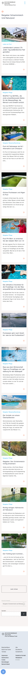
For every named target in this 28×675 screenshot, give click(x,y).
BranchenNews (6, 647)
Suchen (4, 610)
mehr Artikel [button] (14, 589)
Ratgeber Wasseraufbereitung (11, 143)
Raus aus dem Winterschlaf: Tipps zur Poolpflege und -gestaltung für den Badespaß (14, 369)
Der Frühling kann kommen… (13, 554)
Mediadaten (19, 657)
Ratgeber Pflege (7, 92)
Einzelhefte (19, 649)
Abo (17, 647)
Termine (4, 651)
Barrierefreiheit (6, 664)
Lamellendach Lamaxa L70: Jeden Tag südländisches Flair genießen (14, 50)
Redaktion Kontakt (21, 655)
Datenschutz (5, 657)
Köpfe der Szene (6, 649)
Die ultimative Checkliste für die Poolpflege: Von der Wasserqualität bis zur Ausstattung (14, 287)
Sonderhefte (19, 651)
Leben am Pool (7, 44)
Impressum (5, 655)
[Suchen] (23, 614)
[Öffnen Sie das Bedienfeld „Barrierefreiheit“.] (3, 671)
